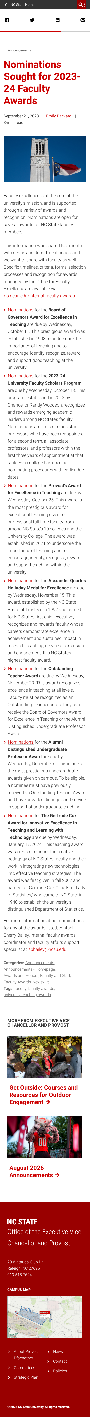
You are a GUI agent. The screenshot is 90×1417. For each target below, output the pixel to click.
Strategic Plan (26, 1377)
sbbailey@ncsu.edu (47, 949)
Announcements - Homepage (29, 969)
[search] (81, 4)
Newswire (41, 982)
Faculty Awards (17, 982)
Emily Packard (59, 116)
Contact (60, 1361)
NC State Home (22, 5)
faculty (20, 988)
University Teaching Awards (27, 994)
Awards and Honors (21, 975)
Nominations (21, 309)
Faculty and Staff (55, 975)
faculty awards (41, 988)
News (58, 1351)
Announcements (40, 962)
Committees (24, 1367)
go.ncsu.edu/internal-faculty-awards (39, 295)
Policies (60, 1370)
